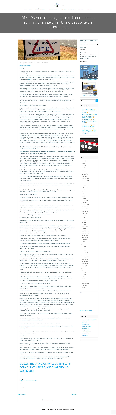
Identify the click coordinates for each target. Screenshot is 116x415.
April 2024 (84, 222)
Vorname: (83, 45)
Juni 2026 (84, 165)
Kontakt (81, 9)
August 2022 (84, 265)
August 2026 (84, 161)
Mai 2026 (84, 167)
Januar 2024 (84, 228)
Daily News (22, 380)
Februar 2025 (85, 200)
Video (29, 79)
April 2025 (84, 196)
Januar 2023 (84, 254)
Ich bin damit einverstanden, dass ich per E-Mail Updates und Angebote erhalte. (88, 56)
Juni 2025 (84, 191)
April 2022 (84, 274)
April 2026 (84, 169)
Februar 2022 (85, 279)
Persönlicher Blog (85, 328)
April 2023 (84, 248)
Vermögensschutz (40, 9)
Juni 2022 (84, 270)
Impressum (53, 409)
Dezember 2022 (85, 257)
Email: (82, 52)
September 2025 (85, 185)
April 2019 (84, 287)
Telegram (90, 9)
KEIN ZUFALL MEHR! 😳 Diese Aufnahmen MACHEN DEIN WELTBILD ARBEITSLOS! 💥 (88, 126)
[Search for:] (88, 100)
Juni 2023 (84, 244)
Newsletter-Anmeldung (63, 409)
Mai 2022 (84, 272)
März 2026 (84, 172)
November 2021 (85, 283)
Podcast (64, 9)
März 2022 (84, 276)
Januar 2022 (84, 281)
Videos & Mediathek (54, 9)
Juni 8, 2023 (32, 62)
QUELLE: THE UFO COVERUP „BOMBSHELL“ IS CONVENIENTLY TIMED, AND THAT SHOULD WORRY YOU (45, 367)
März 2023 (84, 250)
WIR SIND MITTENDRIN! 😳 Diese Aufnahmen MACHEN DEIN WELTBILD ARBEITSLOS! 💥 (89, 116)
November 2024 (85, 207)
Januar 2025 (84, 202)
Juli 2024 (83, 215)
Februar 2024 (85, 226)
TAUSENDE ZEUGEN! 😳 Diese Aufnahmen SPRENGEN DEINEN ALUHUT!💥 (89, 121)
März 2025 (84, 198)
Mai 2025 (84, 193)
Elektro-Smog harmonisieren (89, 79)
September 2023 (85, 237)
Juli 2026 (83, 163)
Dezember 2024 (85, 204)
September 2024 (85, 211)
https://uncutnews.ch (25, 65)
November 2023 (85, 233)
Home (25, 9)
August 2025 (84, 187)
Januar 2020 (84, 285)
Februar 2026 (85, 174)
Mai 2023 (84, 246)
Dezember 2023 (85, 231)
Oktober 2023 (85, 235)
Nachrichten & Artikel (31, 380)
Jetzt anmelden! (83, 61)
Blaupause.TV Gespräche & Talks (89, 320)
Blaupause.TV (72, 9)
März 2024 (84, 224)
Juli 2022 (83, 268)
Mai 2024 (84, 220)
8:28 (39, 62)
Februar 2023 (85, 252)
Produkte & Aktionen (86, 330)
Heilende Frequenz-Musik (89, 95)
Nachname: (83, 47)
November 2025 (85, 180)
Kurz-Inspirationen (86, 324)
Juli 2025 (83, 189)
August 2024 (84, 213)
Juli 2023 (83, 241)
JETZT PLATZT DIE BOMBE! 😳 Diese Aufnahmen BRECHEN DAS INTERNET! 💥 (89, 111)
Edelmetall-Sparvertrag (86, 310)
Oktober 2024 (85, 209)
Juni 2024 (84, 217)
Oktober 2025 (85, 183)
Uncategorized (85, 335)
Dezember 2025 (85, 178)
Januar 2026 (84, 176)
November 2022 (85, 259)
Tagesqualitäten (85, 333)
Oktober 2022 (85, 261)
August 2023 (84, 239)
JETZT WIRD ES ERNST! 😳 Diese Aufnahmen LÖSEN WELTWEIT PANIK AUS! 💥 (89, 132)
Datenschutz (45, 409)
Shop (30, 9)
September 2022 (85, 263)
